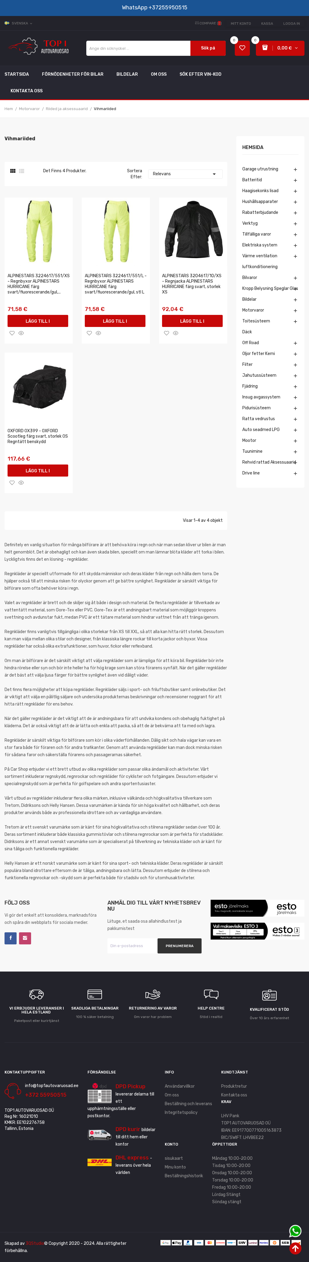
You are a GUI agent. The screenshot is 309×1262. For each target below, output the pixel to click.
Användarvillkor (180, 1086)
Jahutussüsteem (259, 375)
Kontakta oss (234, 1095)
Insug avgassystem (261, 397)
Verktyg (250, 223)
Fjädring (250, 386)
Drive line (251, 473)
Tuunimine (252, 451)
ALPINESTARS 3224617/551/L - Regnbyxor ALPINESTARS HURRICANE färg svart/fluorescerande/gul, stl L (116, 284)
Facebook (11, 938)
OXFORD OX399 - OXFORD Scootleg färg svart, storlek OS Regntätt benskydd (38, 436)
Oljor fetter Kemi (258, 353)
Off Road (250, 342)
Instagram (25, 938)
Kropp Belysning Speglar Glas (270, 288)
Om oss (172, 1095)
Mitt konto (241, 23)
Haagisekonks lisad (260, 190)
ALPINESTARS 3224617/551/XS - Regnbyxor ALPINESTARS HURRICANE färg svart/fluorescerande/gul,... (39, 284)
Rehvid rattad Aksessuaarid (269, 462)
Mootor (249, 440)
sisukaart (174, 1158)
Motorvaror (253, 310)
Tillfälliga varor (256, 234)
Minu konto (175, 1167)
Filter (247, 364)
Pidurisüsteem (256, 408)
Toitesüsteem (256, 321)
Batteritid (252, 179)
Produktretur (234, 1086)
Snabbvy (21, 333)
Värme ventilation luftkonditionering (260, 261)
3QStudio (35, 1243)
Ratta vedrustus (258, 418)
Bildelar (249, 299)
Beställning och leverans (188, 1103)
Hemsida (252, 147)
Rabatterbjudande (260, 212)
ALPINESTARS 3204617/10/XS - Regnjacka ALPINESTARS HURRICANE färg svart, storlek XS (191, 284)
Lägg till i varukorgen (38, 323)
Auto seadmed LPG (261, 429)
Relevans (185, 174)
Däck (247, 332)
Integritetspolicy (181, 1112)
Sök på (208, 48)
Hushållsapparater (260, 201)
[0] (242, 48)
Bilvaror (249, 277)
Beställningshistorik (184, 1175)
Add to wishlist (12, 333)
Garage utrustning (260, 169)
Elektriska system (259, 245)
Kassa (267, 23)
